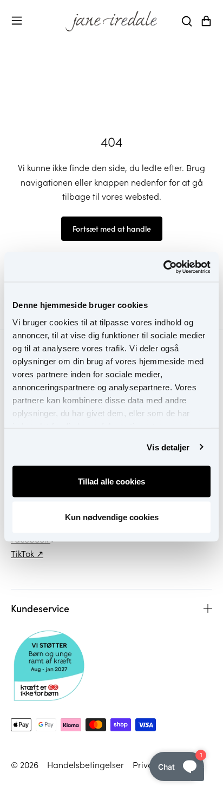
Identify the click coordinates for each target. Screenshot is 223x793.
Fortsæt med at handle (112, 228)
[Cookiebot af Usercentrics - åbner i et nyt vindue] (163, 267)
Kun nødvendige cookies (112, 516)
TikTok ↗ (27, 553)
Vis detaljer (168, 446)
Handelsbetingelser (85, 764)
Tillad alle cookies (111, 481)
